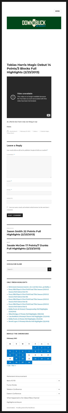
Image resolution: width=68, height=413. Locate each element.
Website (10, 198)
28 (29, 362)
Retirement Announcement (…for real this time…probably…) (29, 287)
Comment (11, 154)
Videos (35, 131)
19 (16, 359)
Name (9, 181)
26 (16, 362)
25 (10, 362)
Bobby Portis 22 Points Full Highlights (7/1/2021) (26, 319)
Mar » (14, 365)
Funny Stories (12, 385)
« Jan (8, 365)
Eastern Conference (14, 393)
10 (48, 351)
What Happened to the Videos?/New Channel (23, 398)
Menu (57, 11)
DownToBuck (11, 408)
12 (16, 355)
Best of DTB (11, 381)
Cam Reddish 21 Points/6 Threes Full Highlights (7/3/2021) (29, 316)
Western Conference (14, 389)
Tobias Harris (10, 133)
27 (23, 362)
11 (10, 355)
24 (48, 359)
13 (22, 355)
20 (23, 359)
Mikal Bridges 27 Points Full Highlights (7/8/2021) (26, 314)
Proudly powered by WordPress (25, 408)
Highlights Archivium (14, 402)
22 (35, 359)
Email (9, 190)
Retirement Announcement (17, 376)
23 (42, 359)
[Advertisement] (34, 50)
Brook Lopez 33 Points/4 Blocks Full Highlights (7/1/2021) (29, 321)
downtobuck (13, 131)
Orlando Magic (44, 131)
